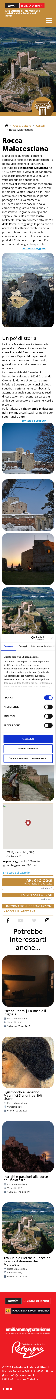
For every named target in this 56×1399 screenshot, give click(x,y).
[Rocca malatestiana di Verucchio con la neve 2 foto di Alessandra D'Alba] (28, 505)
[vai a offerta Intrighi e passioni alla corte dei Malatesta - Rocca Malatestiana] (28, 1146)
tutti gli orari (46, 888)
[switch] (48, 707)
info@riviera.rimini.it (23, 1375)
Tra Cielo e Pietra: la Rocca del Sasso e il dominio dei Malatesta (28, 1261)
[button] (49, 20)
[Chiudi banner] (51, 638)
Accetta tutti (28, 739)
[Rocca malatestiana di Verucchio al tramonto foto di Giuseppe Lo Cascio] (28, 559)
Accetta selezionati (28, 748)
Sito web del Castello (16, 872)
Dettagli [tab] (23, 646)
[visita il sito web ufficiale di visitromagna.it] (28, 1350)
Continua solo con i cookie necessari (28, 758)
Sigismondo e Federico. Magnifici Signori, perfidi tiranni (23, 1095)
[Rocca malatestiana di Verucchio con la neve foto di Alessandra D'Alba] (28, 448)
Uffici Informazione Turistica (20, 1379)
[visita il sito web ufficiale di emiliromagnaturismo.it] (28, 1330)
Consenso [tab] (8, 646)
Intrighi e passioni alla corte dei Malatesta (26, 1178)
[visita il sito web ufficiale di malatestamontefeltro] (28, 1312)
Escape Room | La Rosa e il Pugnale (25, 1012)
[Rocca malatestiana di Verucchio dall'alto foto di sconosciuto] (28, 613)
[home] (6, 125)
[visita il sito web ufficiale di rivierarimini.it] (28, 1299)
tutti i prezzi (46, 899)
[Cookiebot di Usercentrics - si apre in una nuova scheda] (32, 638)
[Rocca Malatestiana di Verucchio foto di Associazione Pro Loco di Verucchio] (28, 290)
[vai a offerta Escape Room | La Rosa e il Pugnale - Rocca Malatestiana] (28, 981)
